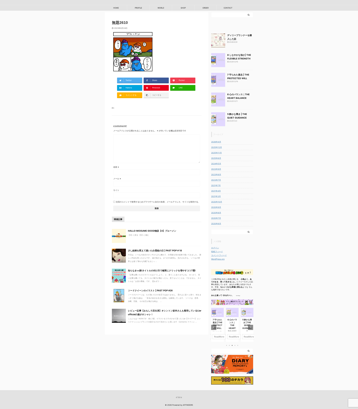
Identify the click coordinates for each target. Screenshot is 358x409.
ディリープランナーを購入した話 (250, 322)
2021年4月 (216, 191)
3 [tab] (232, 345)
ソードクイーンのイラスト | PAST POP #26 (150, 290)
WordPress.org (218, 259)
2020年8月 (216, 212)
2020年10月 (216, 202)
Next (250, 327)
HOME (116, 8)
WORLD (161, 8)
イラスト (179, 397)
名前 (116, 167)
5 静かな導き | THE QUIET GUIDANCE (236, 325)
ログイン (215, 248)
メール (117, 178)
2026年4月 (216, 142)
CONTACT (228, 8)
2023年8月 (216, 174)
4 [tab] (235, 345)
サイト (116, 190)
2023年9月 (216, 169)
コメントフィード (219, 255)
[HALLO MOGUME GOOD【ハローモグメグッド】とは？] (232, 273)
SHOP (183, 8)
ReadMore (223, 336)
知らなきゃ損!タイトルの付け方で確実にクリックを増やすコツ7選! (162, 270)
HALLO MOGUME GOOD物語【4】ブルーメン (152, 230)
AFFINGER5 (188, 405)
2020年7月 (216, 218)
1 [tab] (226, 345)
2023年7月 (216, 180)
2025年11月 (216, 153)
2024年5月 (216, 163)
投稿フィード (217, 251)
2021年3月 (216, 196)
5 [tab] (237, 345)
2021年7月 (216, 185)
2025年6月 (216, 158)
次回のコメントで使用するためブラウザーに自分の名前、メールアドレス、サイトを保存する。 (158, 202)
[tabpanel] (221, 325)
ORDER (205, 8)
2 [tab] (229, 345)
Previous (213, 327)
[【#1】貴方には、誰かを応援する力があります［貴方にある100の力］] (232, 382)
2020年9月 (216, 207)
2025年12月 (216, 147)
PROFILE (138, 8)
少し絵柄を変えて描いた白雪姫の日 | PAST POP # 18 (155, 250)
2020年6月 (216, 223)
